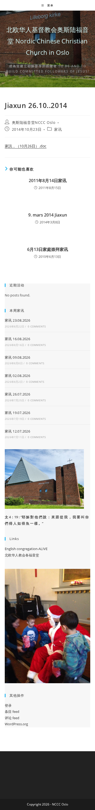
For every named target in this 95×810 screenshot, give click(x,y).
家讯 (58, 129)
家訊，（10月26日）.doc (25, 145)
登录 (8, 705)
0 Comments (37, 326)
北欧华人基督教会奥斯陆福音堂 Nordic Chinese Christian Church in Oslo (47, 41)
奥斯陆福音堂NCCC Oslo (33, 122)
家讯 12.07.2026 (17, 431)
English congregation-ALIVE (26, 548)
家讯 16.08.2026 (17, 338)
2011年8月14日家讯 (47, 180)
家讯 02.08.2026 (17, 375)
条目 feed (12, 711)
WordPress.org (16, 724)
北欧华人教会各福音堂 (22, 555)
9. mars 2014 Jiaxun (47, 215)
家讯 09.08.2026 (17, 357)
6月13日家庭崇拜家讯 (47, 249)
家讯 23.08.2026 (17, 320)
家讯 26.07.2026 (17, 394)
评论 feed (12, 718)
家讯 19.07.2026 (17, 412)
